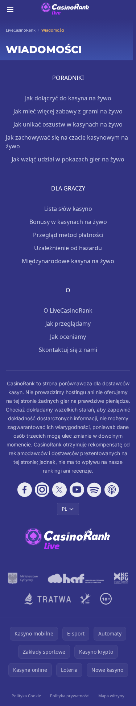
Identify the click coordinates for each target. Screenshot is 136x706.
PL (64, 508)
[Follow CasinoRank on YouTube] (77, 489)
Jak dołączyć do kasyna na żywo (68, 98)
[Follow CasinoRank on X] (59, 489)
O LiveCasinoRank (68, 310)
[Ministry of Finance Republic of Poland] (23, 578)
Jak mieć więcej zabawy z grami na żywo (68, 111)
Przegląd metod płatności (68, 235)
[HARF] (76, 578)
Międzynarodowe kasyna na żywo (68, 261)
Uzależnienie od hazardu (68, 248)
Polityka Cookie (26, 695)
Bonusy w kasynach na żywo (68, 222)
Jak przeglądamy (68, 324)
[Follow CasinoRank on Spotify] (94, 489)
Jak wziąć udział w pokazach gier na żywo (68, 159)
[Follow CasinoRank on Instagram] (42, 489)
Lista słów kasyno (68, 209)
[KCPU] (121, 578)
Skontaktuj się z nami (68, 350)
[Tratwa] (47, 599)
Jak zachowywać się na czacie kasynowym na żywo (67, 141)
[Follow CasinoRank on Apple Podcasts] (111, 489)
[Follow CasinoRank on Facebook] (24, 489)
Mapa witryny (111, 695)
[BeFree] (85, 599)
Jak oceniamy (68, 337)
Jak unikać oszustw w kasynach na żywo (68, 124)
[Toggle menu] (10, 9)
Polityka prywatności (70, 695)
